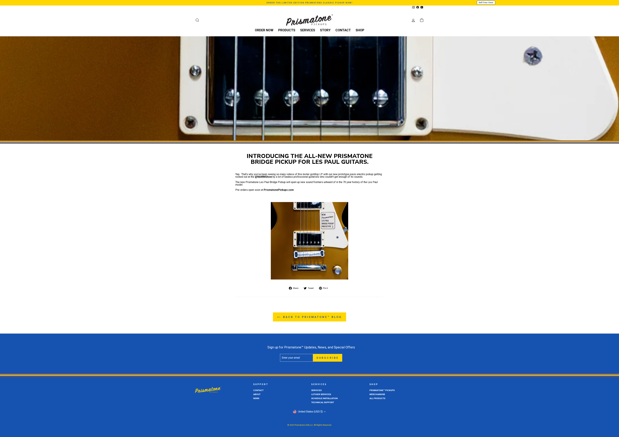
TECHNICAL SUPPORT (322, 402)
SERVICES (307, 30)
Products (286, 30)
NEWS (256, 398)
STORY (325, 30)
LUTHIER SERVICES (321, 394)
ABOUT (256, 394)
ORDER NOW (264, 30)
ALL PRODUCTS (377, 398)
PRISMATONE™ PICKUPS (382, 390)
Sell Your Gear (486, 2)
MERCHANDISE (377, 394)
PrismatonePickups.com (279, 190)
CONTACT (343, 30)
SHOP (360, 30)
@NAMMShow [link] (263, 177)
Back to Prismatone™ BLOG (312, 317)
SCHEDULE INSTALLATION (324, 398)
